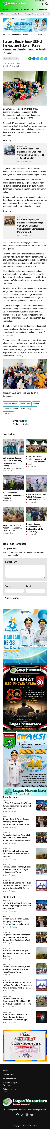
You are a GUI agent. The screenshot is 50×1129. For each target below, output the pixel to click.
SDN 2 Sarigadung (28, 408)
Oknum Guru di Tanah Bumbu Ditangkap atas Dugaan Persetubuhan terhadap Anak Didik (16, 822)
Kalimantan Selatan (20, 35)
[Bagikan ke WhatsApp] (42, 59)
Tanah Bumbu (36, 35)
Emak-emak (25, 404)
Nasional (14, 10)
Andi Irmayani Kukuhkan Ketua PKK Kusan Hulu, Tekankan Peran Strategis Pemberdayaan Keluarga (13, 463)
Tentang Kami (8, 1074)
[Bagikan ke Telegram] (45, 59)
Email (28, 586)
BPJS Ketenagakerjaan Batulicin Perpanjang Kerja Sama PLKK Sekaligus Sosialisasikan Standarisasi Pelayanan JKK (30, 225)
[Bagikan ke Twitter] (38, 59)
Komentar (11, 562)
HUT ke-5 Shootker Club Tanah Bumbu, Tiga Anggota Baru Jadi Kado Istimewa (17, 806)
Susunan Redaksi (10, 1078)
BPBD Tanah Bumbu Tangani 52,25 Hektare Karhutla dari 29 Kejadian (16, 854)
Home (5, 10)
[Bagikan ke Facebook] (34, 59)
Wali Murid (8, 413)
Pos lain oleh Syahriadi (22, 424)
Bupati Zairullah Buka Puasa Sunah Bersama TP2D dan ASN (12, 527)
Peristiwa (25, 10)
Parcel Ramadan (11, 408)
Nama (7, 586)
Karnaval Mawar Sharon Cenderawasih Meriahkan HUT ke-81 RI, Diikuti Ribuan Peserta (17, 1001)
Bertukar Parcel (10, 404)
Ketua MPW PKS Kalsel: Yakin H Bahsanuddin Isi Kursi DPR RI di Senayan (36, 497)
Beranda (6, 35)
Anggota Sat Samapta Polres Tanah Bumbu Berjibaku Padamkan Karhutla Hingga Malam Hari (15, 1017)
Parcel (36, 404)
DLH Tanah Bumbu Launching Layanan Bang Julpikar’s (13, 495)
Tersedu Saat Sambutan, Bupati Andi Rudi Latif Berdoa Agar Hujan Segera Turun (17, 869)
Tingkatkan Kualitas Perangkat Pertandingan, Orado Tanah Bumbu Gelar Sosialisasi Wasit (16, 838)
